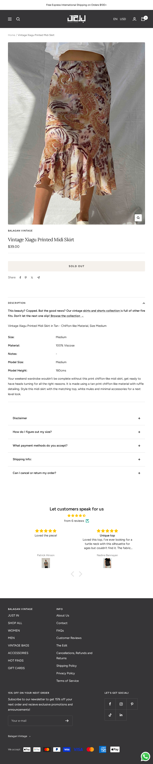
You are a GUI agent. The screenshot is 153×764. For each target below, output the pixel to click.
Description (17, 303)
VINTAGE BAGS (18, 645)
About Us (62, 615)
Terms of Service (67, 681)
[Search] (18, 19)
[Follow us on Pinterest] (132, 703)
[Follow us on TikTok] (110, 714)
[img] (76, 515)
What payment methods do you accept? (40, 445)
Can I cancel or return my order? (34, 473)
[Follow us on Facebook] (110, 703)
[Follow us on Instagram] (121, 703)
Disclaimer (20, 418)
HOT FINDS (16, 660)
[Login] (134, 19)
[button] (119, 19)
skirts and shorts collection (102, 311)
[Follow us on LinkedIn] (121, 714)
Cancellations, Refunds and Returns (74, 655)
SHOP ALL (15, 623)
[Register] (67, 720)
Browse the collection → (67, 316)
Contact (62, 623)
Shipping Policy (66, 666)
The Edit (61, 645)
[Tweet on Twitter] (32, 277)
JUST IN (13, 615)
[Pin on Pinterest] (26, 277)
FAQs (60, 630)
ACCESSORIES (18, 653)
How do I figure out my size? (32, 432)
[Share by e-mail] (38, 277)
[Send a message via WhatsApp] (145, 756)
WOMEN (14, 630)
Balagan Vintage (20, 230)
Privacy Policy (65, 673)
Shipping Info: (22, 459)
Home (11, 35)
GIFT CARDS (16, 668)
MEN (11, 638)
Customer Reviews (68, 638)
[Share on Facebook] (20, 277)
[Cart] (143, 19)
